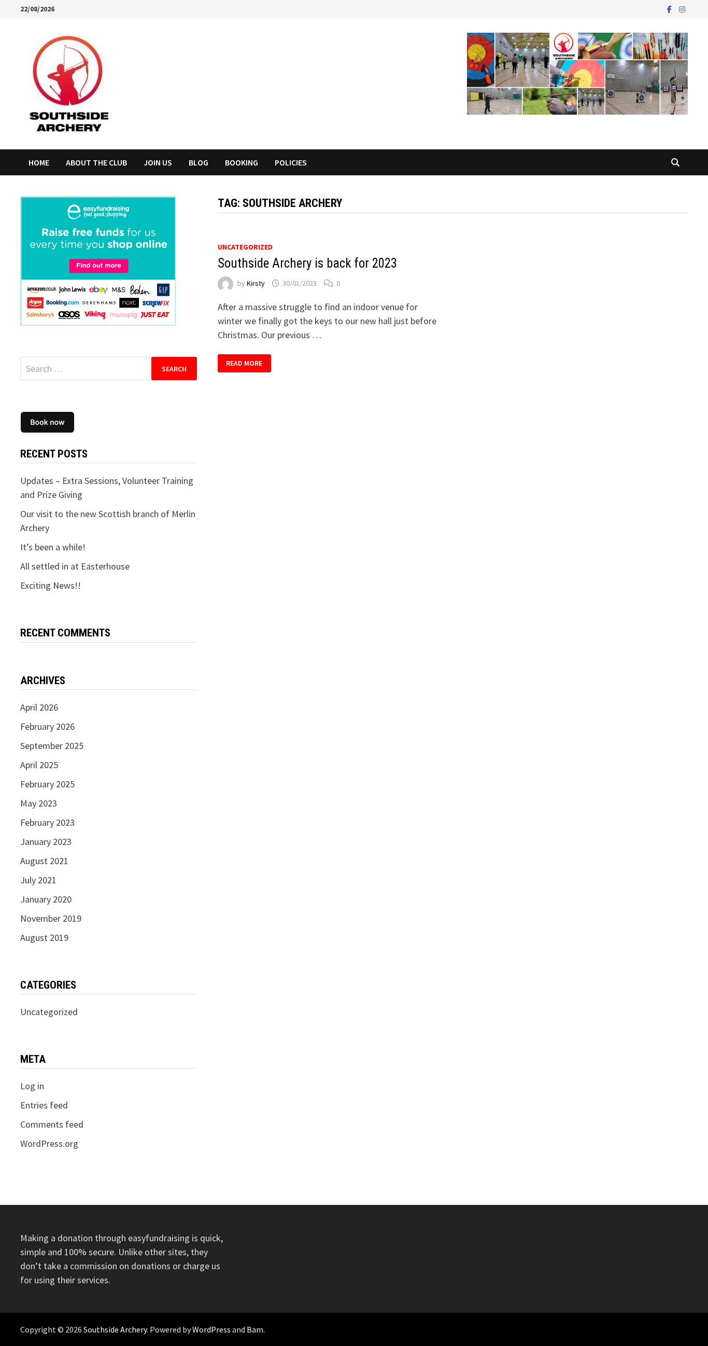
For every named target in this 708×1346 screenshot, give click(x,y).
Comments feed (51, 1124)
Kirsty (256, 283)
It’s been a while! (53, 547)
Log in (32, 1086)
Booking (241, 162)
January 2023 (46, 842)
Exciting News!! (50, 585)
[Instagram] (682, 9)
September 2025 (51, 746)
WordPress (211, 1329)
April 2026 (39, 707)
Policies (291, 162)
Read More (244, 363)
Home (39, 162)
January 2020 (46, 899)
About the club (96, 162)
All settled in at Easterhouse (75, 566)
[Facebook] (670, 9)
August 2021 (44, 861)
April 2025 (39, 765)
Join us (158, 162)
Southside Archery (115, 1329)
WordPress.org (49, 1143)
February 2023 (47, 822)
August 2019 (44, 937)
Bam (255, 1329)
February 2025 (47, 784)
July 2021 (38, 880)
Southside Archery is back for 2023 (307, 263)
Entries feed (44, 1105)
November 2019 (50, 918)
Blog (198, 162)
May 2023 (38, 803)
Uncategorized (245, 247)
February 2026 (47, 726)
